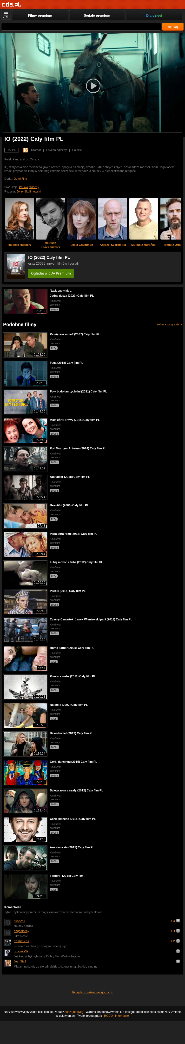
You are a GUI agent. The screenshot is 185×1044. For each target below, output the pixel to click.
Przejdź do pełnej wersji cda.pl (92, 992)
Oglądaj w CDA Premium (51, 273)
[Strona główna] (11, 5)
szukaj (173, 27)
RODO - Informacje (116, 1015)
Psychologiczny (56, 150)
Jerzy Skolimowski (29, 191)
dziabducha (21, 941)
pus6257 (19, 921)
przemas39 (21, 951)
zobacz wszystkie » (169, 324)
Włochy (34, 187)
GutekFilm (20, 178)
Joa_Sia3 (20, 961)
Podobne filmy (19, 324)
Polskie (77, 150)
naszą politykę (74, 1012)
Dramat (36, 150)
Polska (23, 187)
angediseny (21, 931)
